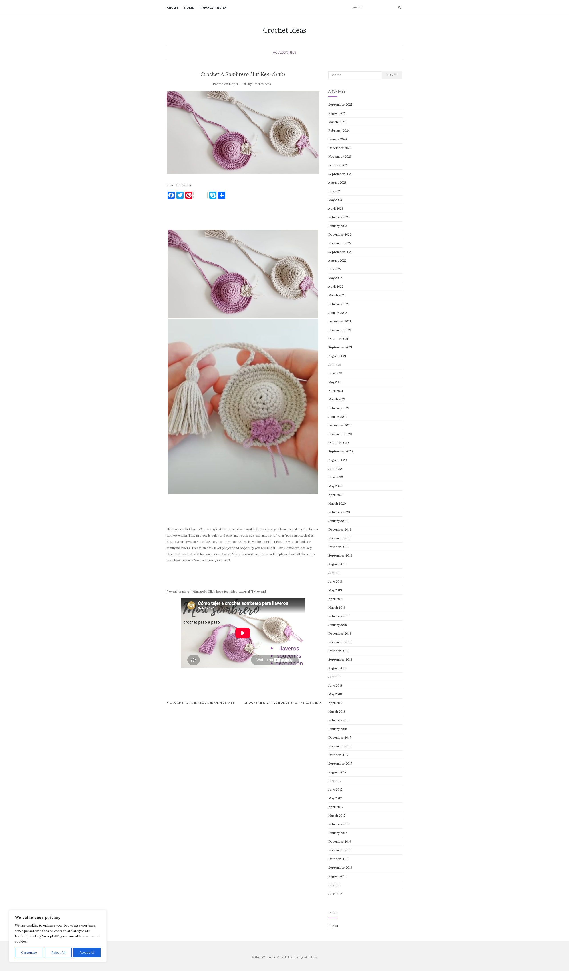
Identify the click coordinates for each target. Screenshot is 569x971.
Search (392, 75)
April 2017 (335, 807)
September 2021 (340, 347)
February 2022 (338, 304)
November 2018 (339, 642)
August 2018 (337, 668)
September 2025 (340, 105)
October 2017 (338, 755)
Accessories (284, 52)
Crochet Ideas (284, 30)
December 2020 (340, 425)
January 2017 (337, 833)
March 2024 (337, 122)
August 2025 (337, 113)
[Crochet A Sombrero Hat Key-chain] (243, 132)
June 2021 (335, 373)
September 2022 (340, 252)
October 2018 (338, 651)
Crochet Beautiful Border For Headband (281, 702)
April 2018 (335, 703)
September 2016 (340, 868)
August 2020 (337, 460)
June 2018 (335, 686)
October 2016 (338, 859)
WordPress (310, 957)
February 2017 (338, 824)
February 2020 (339, 512)
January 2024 (337, 139)
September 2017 (340, 764)
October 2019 (338, 547)
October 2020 (338, 443)
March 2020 (337, 503)
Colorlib (282, 957)
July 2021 (334, 365)
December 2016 (339, 842)
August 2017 (337, 772)
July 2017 (334, 781)
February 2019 (338, 616)
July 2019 (334, 573)
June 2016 (335, 894)
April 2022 (335, 287)
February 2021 (338, 408)
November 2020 (340, 434)
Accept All (87, 953)
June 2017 (335, 790)
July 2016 (334, 885)
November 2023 (339, 157)
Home (189, 8)
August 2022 (337, 261)
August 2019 (337, 564)
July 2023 (334, 191)
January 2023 (337, 226)
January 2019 (337, 625)
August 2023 (337, 183)
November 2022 (339, 243)
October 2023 (338, 165)
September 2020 (340, 451)
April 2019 (335, 599)
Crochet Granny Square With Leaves (202, 702)
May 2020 (335, 486)
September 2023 (340, 174)
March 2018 (336, 712)
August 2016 (337, 876)
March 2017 (336, 816)
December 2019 (339, 529)
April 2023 (335, 209)
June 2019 (335, 581)
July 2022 (334, 269)
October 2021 (338, 339)
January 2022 (337, 313)
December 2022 (339, 235)
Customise (29, 953)
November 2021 (339, 330)
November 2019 (339, 538)
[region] (58, 936)
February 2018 (338, 720)
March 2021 (336, 399)
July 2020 (335, 469)
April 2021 (335, 391)
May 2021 (335, 382)
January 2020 (337, 521)
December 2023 (339, 148)
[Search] (399, 7)
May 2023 (335, 200)
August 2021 (337, 356)
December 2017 (339, 738)
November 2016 (339, 850)
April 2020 (336, 495)
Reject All (58, 953)
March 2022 (336, 295)
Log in (333, 926)
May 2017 (335, 798)
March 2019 (336, 607)
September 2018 (340, 659)
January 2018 (337, 729)
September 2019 (340, 555)
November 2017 (339, 746)
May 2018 (335, 694)
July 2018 (334, 677)
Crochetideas (261, 84)
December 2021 (339, 321)
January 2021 (337, 417)
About (172, 8)
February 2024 (339, 131)
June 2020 (335, 477)
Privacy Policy (213, 8)
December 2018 (339, 633)
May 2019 (335, 590)
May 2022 (335, 278)
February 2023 (338, 217)
